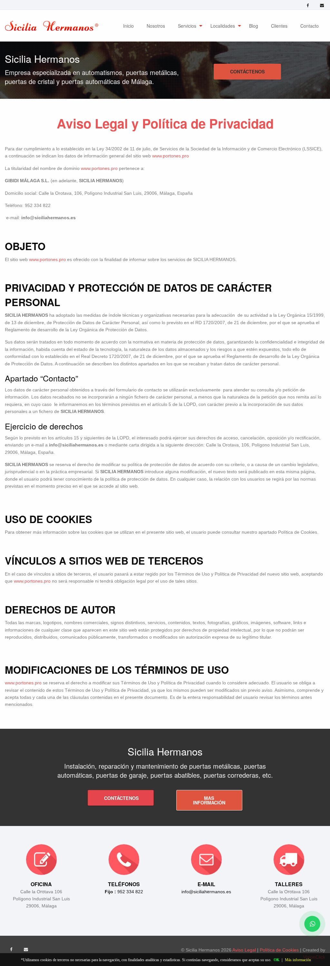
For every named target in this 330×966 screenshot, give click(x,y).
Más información (298, 960)
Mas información (209, 800)
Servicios (187, 26)
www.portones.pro (170, 155)
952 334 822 (124, 891)
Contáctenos (247, 71)
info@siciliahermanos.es (206, 891)
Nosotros (156, 26)
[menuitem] (128, 26)
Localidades (222, 26)
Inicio (128, 26)
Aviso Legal (244, 949)
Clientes (279, 26)
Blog (253, 26)
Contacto (309, 26)
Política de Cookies (280, 949)
